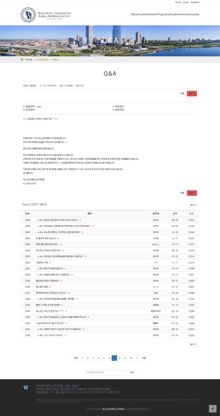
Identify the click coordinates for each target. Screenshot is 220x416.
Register (195, 2)
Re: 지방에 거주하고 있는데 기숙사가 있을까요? (61, 329)
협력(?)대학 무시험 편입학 (48, 305)
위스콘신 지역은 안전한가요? (49, 250)
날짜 (175, 213)
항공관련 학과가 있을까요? (48, 281)
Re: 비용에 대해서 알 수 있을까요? (55, 274)
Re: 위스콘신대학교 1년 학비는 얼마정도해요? (60, 232)
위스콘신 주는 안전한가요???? (50, 311)
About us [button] (137, 14)
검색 (132, 372)
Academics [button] (176, 14)
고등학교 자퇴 (42, 262)
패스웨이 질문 (42, 287)
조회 (191, 213)
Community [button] (191, 14)
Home (178, 2)
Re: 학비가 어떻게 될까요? (52, 268)
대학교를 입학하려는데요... (48, 244)
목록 (182, 93)
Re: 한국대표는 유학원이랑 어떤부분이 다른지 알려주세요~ (66, 226)
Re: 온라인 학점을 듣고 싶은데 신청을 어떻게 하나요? (63, 317)
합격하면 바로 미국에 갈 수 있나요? (51, 293)
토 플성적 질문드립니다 (46, 238)
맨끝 (144, 358)
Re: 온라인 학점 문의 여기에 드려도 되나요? (59, 220)
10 (131, 358)
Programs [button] (163, 14)
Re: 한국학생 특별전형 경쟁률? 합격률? (58, 299)
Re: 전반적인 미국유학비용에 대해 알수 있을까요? (62, 256)
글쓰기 (192, 93)
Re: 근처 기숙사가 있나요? (52, 335)
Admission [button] (150, 14)
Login (186, 2)
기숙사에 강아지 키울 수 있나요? (50, 323)
